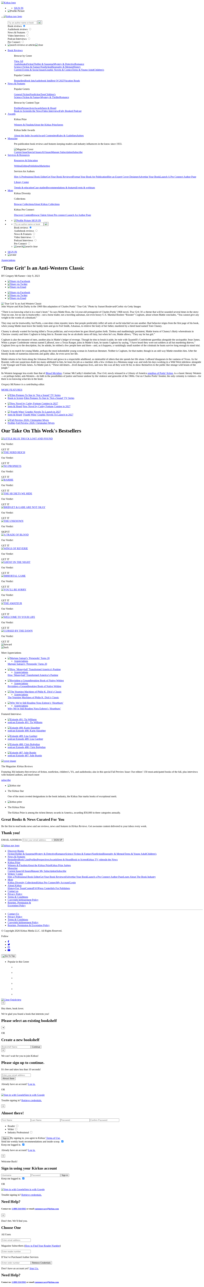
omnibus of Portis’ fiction (160, 373)
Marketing (45, 166)
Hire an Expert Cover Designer (122, 176)
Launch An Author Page (78, 215)
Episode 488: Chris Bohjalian (31, 747)
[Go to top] (8, 956)
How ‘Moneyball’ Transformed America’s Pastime (33, 675)
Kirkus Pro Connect (46, 882)
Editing (25, 166)
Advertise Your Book (149, 176)
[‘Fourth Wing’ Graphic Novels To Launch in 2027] (34, 411)
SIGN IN (18, 8)
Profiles (18, 108)
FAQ (35, 888)
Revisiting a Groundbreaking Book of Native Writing (34, 686)
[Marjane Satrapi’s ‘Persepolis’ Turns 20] (29, 658)
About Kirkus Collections (47, 204)
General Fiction (22, 94)
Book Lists (23, 859)
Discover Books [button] (16, 851)
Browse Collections (24, 204)
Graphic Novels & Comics (58, 69)
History (77, 67)
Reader (11, 1126)
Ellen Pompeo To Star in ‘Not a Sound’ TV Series (49, 398)
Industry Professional (18, 1132)
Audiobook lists (43, 80)
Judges (80, 135)
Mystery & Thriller (49, 97)
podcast (12, 722)
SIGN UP (58, 840)
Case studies (40, 187)
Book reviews (15, 26)
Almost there (8, 1078)
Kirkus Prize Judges (61, 865)
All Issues (46, 152)
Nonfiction (45, 67)
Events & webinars (85, 187)
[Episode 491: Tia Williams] (22, 719)
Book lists (30, 80)
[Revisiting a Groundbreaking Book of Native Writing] (36, 680)
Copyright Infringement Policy (23, 899)
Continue (36, 1047)
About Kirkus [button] (15, 885)
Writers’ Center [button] (15, 874)
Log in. (31, 1084)
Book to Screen (22, 111)
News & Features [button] (16, 83)
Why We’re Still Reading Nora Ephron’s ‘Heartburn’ (34, 708)
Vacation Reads (72, 80)
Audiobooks (20, 64)
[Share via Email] (17, 287)
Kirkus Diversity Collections (22, 882)
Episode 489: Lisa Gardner (29, 739)
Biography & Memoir (62, 67)
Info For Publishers (60, 888)
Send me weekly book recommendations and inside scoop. (31, 1141)
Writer (11, 1129)
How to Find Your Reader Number (42, 1245)
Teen (42, 94)
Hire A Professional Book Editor (30, 176)
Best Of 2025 (57, 80)
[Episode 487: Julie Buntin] (22, 752)
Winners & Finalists (24, 124)
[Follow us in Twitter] (9, 944)
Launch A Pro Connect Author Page (178, 176)
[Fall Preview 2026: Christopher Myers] (28, 420)
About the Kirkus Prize (45, 124)
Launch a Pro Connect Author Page (105, 876)
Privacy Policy (15, 894)
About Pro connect (56, 215)
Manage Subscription (62, 152)
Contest (29, 888)
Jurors (60, 124)
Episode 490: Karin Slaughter (31, 730)
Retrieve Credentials (41, 1263)
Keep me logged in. (11, 1144)
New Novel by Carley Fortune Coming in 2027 (46, 406)
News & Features (17, 32)
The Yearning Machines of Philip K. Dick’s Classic (33, 697)
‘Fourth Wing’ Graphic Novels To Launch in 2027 (48, 414)
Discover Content (23, 215)
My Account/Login (66, 882)
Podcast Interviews (17, 39)
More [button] (10, 190)
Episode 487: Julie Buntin (29, 755)
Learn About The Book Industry (139, 876)
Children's (99, 69)
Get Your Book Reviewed (60, 176)
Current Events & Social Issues (29, 69)
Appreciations (8, 260)
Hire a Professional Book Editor (24, 876)
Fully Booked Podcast (70, 111)
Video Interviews (17, 35)
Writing (18, 166)
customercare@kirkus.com (47, 1209)
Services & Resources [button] (19, 155)
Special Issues (34, 152)
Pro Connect (14, 42)
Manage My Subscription (43, 871)
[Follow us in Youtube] (9, 950)
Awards (38, 108)
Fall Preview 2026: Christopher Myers (35, 423)
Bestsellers (19, 80)
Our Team (20, 888)
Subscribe (78, 152)
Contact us (13, 891)
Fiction (29, 64)
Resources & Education (26, 160)
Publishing (34, 166)
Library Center (21, 182)
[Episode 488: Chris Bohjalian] (24, 744)
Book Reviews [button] (15, 50)
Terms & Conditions (18, 897)
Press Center (44, 888)
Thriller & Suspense (43, 64)
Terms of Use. (53, 1138)
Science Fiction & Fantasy (27, 67)
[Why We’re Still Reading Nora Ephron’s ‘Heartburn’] (35, 703)
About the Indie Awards (26, 135)
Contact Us (13, 913)
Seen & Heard (49, 108)
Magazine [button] (13, 138)
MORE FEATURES (11, 389)
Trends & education (24, 187)
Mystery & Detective (64, 64)
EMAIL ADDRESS (11, 839)
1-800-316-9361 (19, 1209)
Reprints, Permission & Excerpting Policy (19, 904)
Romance (79, 64)
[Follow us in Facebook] (8, 941)
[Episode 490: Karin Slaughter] (24, 727)
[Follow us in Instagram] (9, 947)
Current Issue (20, 152)
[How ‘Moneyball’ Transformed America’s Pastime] (34, 669)
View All (18, 61)
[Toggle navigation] (2, 17)
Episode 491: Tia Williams (29, 722)
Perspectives (28, 108)
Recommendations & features (61, 187)
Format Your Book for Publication (90, 176)
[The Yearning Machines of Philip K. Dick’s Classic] (35, 691)
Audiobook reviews (18, 29)
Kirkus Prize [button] (14, 862)
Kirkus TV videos (96, 859)
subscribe (6, 780)
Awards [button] (11, 114)
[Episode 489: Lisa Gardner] (22, 736)
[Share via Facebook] (19, 281)
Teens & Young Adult (83, 69)
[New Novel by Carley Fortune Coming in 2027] (33, 403)
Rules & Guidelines (67, 135)
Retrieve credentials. (31, 1100)
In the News (36, 111)
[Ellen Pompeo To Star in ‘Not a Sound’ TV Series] (34, 395)
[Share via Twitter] (17, 284)
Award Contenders (47, 135)
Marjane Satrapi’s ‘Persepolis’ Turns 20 (27, 664)
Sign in (6, 1138)
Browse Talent (39, 215)
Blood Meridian (54, 373)
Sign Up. (34, 1268)
